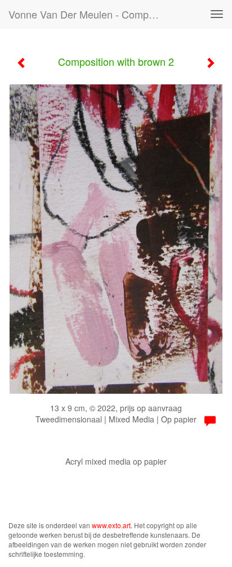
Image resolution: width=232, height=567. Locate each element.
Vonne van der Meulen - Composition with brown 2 (88, 14)
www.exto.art (111, 525)
